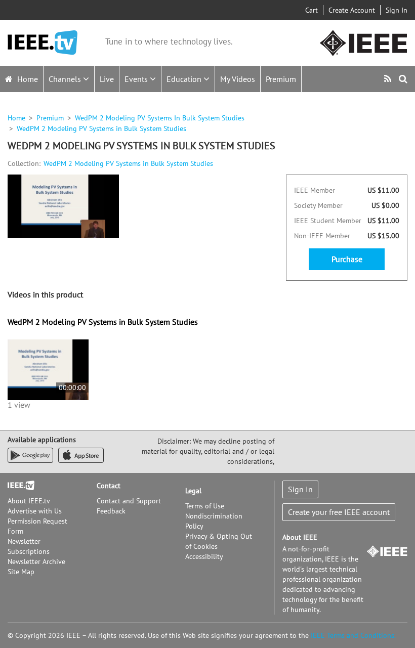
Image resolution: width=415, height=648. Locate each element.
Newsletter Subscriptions (29, 546)
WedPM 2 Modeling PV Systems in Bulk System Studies (128, 163)
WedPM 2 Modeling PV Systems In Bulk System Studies (159, 117)
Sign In (396, 10)
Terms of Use (204, 505)
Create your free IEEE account (339, 512)
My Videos (237, 79)
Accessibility (204, 556)
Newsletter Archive (36, 561)
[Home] (42, 42)
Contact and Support (129, 500)
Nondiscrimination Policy (213, 521)
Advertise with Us (35, 510)
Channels (66, 79)
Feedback (111, 510)
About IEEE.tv (29, 500)
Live (107, 79)
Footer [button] (18, 485)
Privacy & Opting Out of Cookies (218, 541)
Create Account (351, 10)
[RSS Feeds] (389, 78)
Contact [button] (108, 485)
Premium (281, 79)
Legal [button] (193, 490)
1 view (19, 404)
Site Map (21, 571)
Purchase (346, 259)
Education (185, 79)
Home (26, 79)
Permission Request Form (37, 526)
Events (137, 79)
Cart (311, 10)
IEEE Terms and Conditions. (353, 635)
